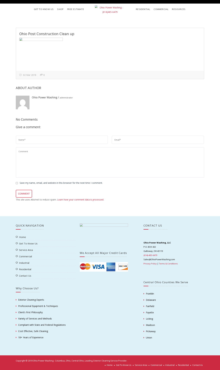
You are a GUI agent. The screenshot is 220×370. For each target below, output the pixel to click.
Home (22, 237)
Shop (60, 9)
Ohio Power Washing (44, 97)
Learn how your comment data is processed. (80, 199)
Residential (143, 9)
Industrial (24, 262)
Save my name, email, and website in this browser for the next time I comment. (61, 182)
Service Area (26, 249)
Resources (179, 9)
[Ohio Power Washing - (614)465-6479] (110, 9)
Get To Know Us (44, 9)
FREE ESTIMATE (75, 9)
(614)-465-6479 (150, 255)
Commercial (161, 9)
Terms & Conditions (168, 263)
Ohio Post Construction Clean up (46, 33)
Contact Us (25, 275)
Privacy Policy (150, 263)
